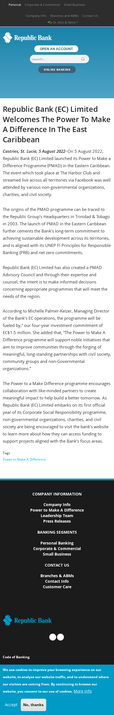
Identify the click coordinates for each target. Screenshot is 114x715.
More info (83, 691)
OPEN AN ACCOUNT (56, 49)
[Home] (57, 37)
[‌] (52, 637)
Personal (15, 4)
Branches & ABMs (57, 575)
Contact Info (57, 581)
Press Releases (57, 521)
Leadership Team (57, 515)
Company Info (36, 16)
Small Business (74, 4)
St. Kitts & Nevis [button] (64, 22)
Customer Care (57, 586)
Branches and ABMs (64, 16)
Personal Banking (57, 543)
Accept (11, 704)
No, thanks (33, 705)
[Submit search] (84, 59)
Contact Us (90, 16)
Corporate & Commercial (42, 4)
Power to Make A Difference (24, 459)
